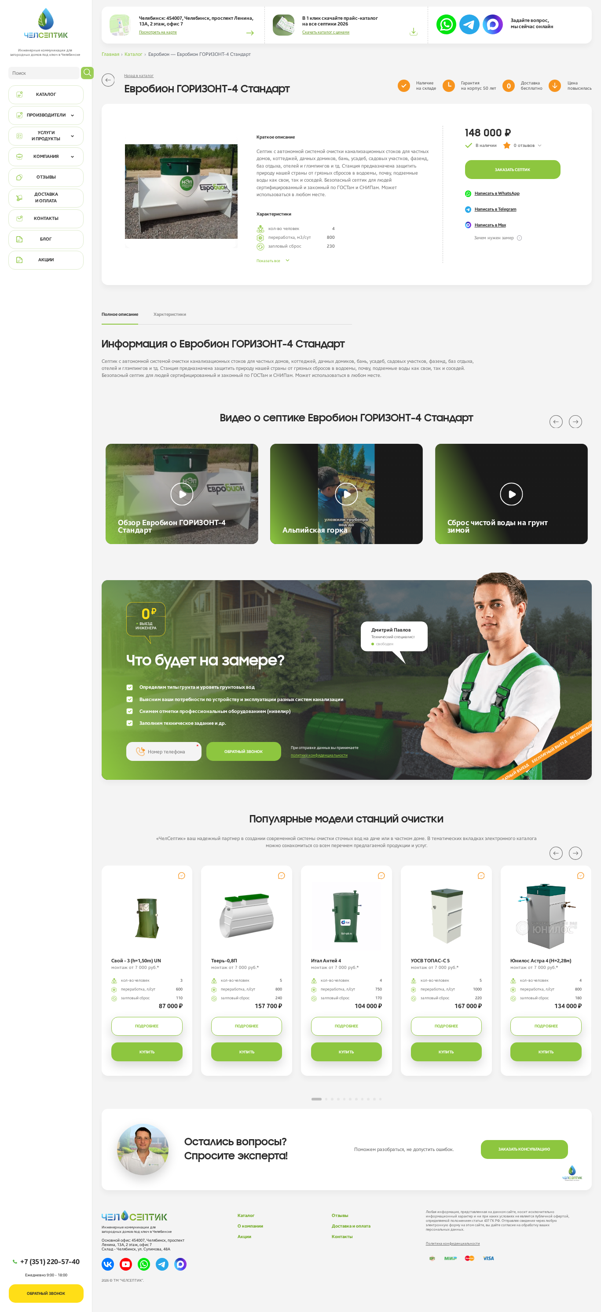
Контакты (342, 1236)
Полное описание (120, 314)
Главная (110, 54)
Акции (244, 1236)
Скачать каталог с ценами (325, 32)
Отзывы (340, 1215)
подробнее (146, 1026)
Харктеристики (170, 314)
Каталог (134, 54)
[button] (556, 421)
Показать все (268, 260)
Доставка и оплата (351, 1226)
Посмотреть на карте (158, 32)
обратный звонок (243, 751)
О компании (250, 1226)
